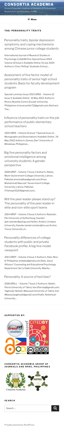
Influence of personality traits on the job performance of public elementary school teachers (31, 122)
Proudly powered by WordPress (19, 424)
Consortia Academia (29, 4)
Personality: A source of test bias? (27, 277)
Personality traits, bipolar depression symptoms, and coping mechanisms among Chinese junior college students (31, 44)
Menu (33, 19)
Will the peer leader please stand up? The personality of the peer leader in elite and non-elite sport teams (29, 203)
